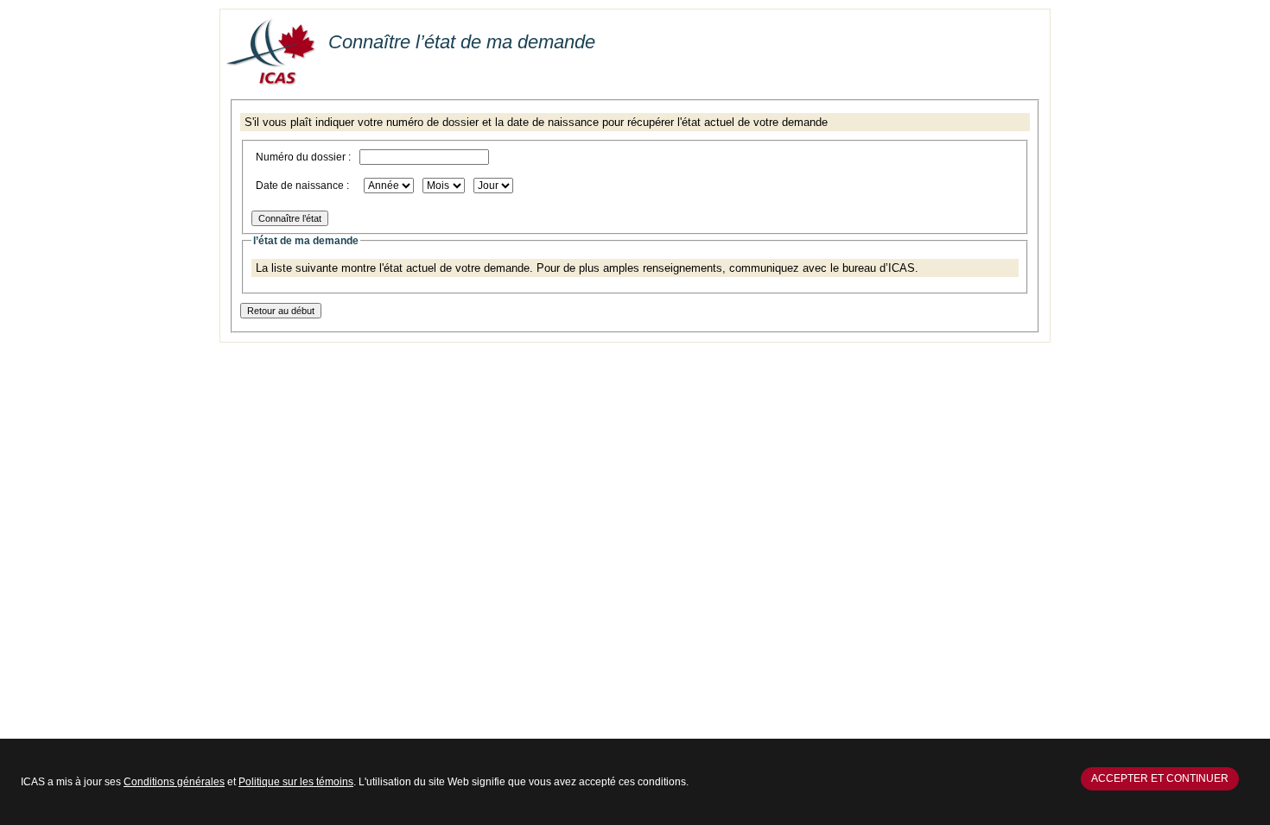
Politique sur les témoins (295, 782)
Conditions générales (174, 782)
